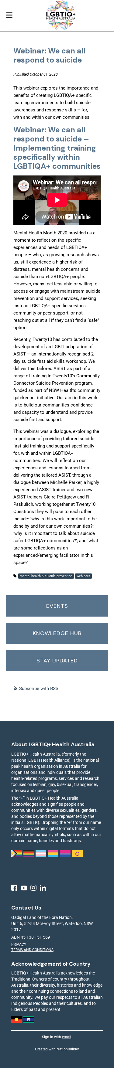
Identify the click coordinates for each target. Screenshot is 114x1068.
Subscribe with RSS (38, 688)
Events (57, 606)
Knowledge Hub (57, 633)
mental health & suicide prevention (46, 576)
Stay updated (57, 660)
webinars (83, 576)
